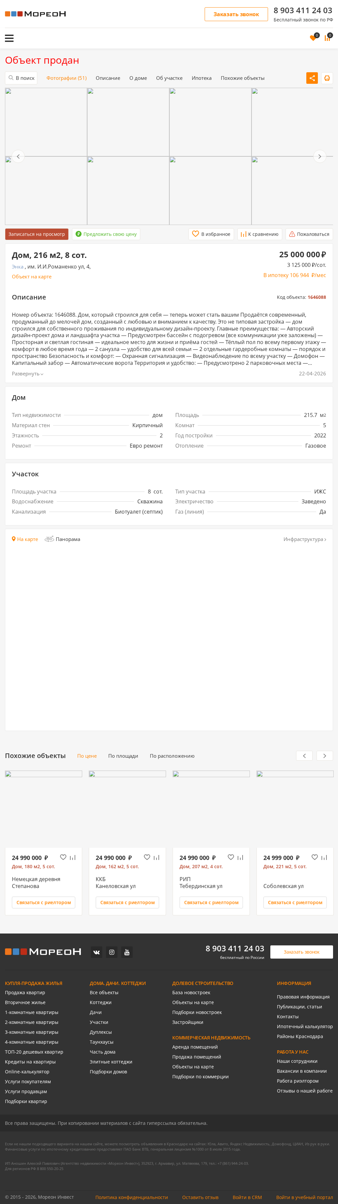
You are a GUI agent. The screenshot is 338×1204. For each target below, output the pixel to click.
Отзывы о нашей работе (305, 1091)
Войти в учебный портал (304, 1197)
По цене (87, 755)
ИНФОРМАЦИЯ (294, 983)
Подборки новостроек (197, 1012)
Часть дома (103, 1052)
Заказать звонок (236, 14)
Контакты (288, 1016)
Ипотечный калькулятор (305, 1026)
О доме (138, 78)
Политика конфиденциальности (131, 1197)
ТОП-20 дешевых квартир (34, 1052)
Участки (99, 1022)
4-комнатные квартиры (31, 1042)
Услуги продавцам (26, 1091)
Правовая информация (303, 997)
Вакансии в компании (302, 1071)
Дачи (96, 1012)
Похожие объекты (243, 78)
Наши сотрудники (297, 1061)
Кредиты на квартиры (30, 1062)
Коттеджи (101, 1002)
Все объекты (104, 992)
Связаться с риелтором (44, 902)
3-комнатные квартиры (31, 1032)
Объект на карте (31, 276)
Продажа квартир (25, 992)
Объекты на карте (193, 1002)
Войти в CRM (247, 1197)
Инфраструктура (303, 539)
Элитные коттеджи (111, 1062)
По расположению (172, 755)
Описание (108, 78)
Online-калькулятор (27, 1071)
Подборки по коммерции (200, 1076)
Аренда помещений (195, 1047)
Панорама (68, 539)
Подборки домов (108, 1071)
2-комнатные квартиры (31, 1022)
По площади (123, 755)
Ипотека (202, 78)
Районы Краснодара (300, 1036)
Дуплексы (101, 1032)
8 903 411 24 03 (303, 10)
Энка (17, 267)
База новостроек (191, 992)
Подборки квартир (26, 1101)
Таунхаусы (102, 1042)
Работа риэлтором (298, 1081)
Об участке (169, 78)
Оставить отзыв (200, 1197)
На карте (27, 539)
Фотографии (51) (66, 78)
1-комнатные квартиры (31, 1012)
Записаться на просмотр (37, 234)
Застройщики (187, 1022)
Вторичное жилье (25, 1002)
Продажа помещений (196, 1057)
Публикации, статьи (299, 1006)
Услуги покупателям (28, 1081)
